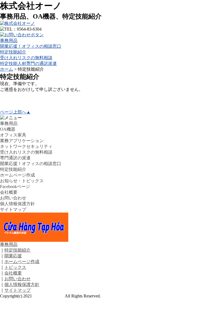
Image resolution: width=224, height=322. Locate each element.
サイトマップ (13, 209)
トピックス (15, 267)
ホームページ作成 (17, 175)
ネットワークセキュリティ (26, 146)
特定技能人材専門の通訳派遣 (28, 63)
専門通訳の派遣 (15, 158)
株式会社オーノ (48, 296)
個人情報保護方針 (17, 203)
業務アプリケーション (22, 140)
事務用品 (8, 40)
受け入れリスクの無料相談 (26, 57)
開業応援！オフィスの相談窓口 (30, 46)
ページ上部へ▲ (15, 112)
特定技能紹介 (13, 52)
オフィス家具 (13, 135)
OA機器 (7, 129)
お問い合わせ (13, 198)
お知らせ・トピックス (22, 180)
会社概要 (8, 192)
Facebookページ (15, 186)
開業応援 (13, 256)
